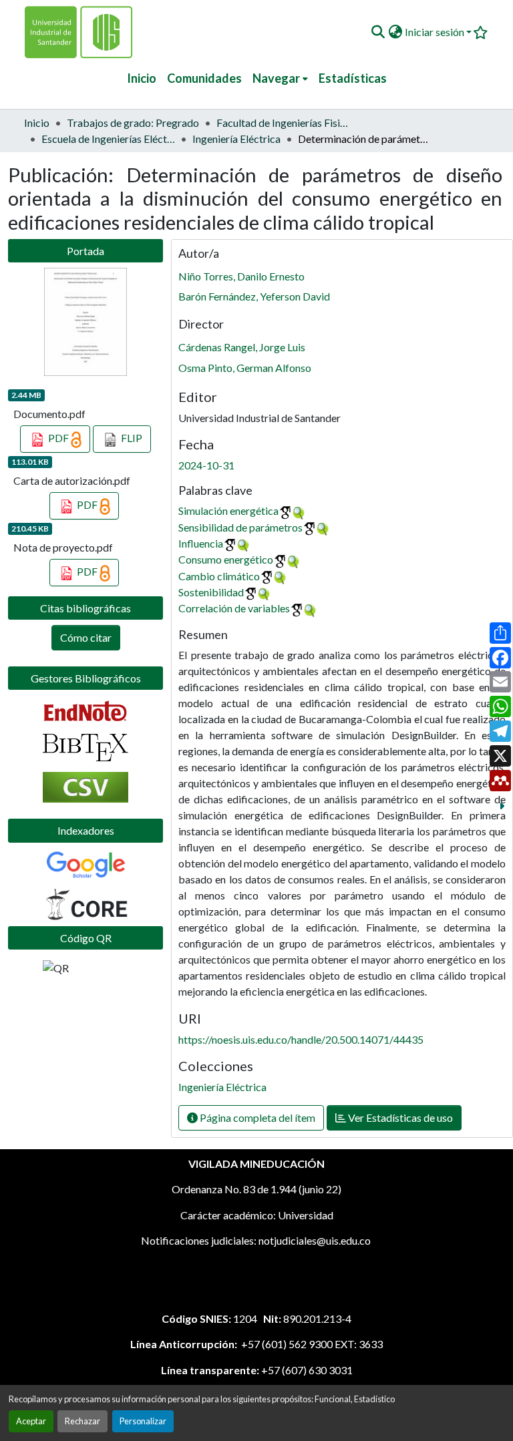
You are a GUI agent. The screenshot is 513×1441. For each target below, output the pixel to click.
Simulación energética (228, 510)
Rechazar (82, 1421)
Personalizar (143, 1421)
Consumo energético (225, 559)
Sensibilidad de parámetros (240, 527)
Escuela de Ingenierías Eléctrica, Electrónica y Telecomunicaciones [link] (108, 138)
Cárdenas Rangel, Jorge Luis (241, 347)
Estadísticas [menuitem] (353, 78)
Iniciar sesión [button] (435, 31)
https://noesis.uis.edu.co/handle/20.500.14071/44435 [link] (300, 1039)
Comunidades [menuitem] (204, 78)
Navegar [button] (276, 78)
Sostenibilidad (211, 592)
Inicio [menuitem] (141, 78)
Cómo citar (86, 637)
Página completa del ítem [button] (256, 1117)
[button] (377, 32)
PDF (58, 437)
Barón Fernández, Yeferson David (254, 296)
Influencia (200, 543)
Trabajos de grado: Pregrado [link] (133, 122)
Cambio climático (219, 576)
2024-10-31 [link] (206, 465)
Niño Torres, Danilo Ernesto (241, 276)
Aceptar (31, 1421)
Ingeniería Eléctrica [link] (236, 138)
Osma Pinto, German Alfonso (244, 367)
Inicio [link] (36, 122)
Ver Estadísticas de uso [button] (399, 1117)
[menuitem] (280, 78)
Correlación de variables (234, 608)
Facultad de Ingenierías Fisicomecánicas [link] (283, 122)
